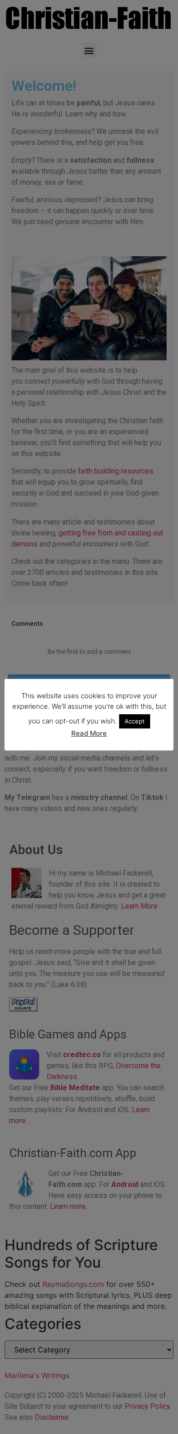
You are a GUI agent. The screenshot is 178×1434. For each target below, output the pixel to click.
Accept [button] (135, 721)
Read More (89, 733)
